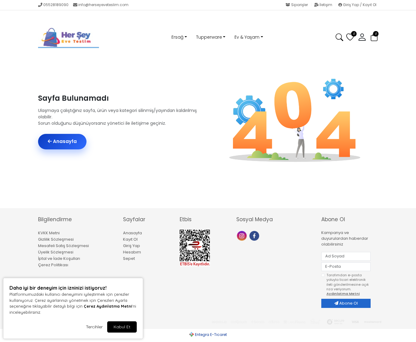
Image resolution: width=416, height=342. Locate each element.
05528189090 (56, 4)
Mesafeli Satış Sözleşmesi (63, 246)
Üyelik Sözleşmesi (55, 252)
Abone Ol (348, 303)
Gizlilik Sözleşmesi (56, 239)
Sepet (129, 258)
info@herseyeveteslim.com (103, 4)
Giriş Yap (131, 246)
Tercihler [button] (94, 327)
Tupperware (209, 37)
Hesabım (132, 252)
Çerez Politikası (53, 265)
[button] (374, 37)
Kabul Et (122, 327)
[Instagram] (242, 235)
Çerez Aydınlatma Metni (108, 306)
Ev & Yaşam (246, 37)
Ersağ (177, 37)
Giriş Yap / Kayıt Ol (359, 4)
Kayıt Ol (130, 239)
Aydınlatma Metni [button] (343, 293)
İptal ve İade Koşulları (59, 258)
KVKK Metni (49, 233)
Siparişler (299, 4)
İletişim (326, 4)
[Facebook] (255, 235)
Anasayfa (64, 141)
